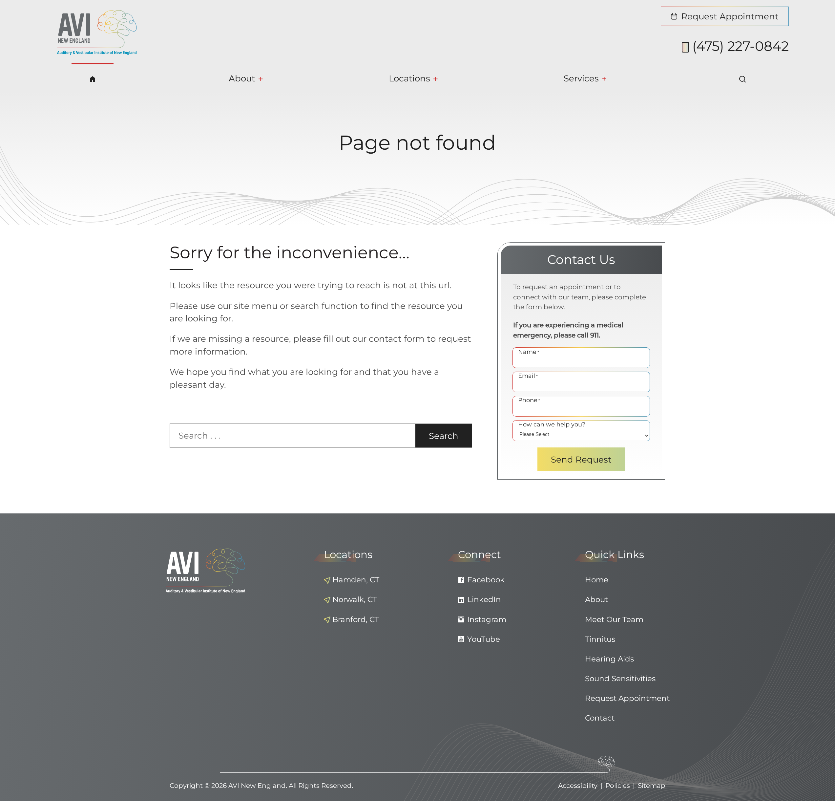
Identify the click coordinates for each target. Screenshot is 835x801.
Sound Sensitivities (620, 678)
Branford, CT (355, 619)
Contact (600, 718)
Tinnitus (600, 639)
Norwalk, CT (354, 599)
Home (596, 579)
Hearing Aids (609, 658)
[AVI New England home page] (97, 32)
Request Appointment (627, 698)
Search (443, 436)
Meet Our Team (614, 619)
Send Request (581, 459)
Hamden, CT (355, 579)
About (596, 599)
